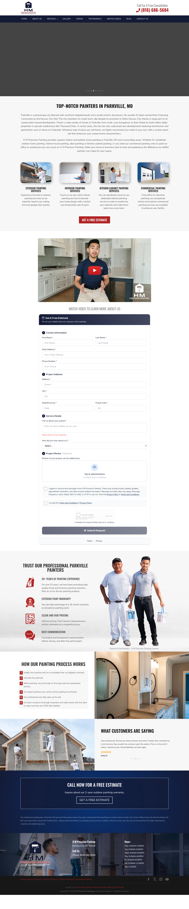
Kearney (95, 887)
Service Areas (114, 19)
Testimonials (95, 19)
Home (24, 19)
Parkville (103, 887)
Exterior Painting (34, 879)
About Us (37, 19)
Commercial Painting (83, 879)
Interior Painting (50, 879)
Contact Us (142, 19)
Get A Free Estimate (94, 219)
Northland (81, 887)
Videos (79, 19)
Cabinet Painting (65, 879)
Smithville (120, 887)
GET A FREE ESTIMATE (94, 800)
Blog (128, 19)
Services (51, 19)
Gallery (67, 19)
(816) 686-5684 (154, 10)
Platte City (111, 887)
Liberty (89, 887)
